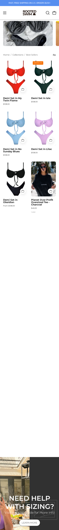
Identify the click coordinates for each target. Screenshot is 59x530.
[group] (29, 3)
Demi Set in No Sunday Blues (12, 150)
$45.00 (34, 208)
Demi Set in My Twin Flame (12, 99)
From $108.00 (9, 206)
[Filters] (54, 55)
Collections (17, 55)
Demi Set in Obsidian (10, 201)
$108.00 (6, 104)
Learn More (29, 522)
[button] (47, 13)
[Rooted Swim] (29, 12)
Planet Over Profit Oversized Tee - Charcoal (42, 202)
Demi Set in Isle (40, 98)
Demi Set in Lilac (41, 149)
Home (6, 55)
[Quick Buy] (23, 89)
